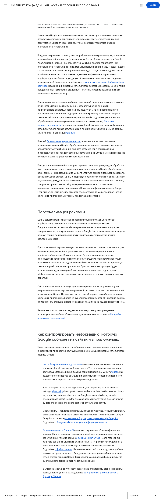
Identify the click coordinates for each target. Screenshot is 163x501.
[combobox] (143, 495)
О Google (21, 495)
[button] (6, 5)
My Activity (57, 391)
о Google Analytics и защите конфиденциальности (81, 422)
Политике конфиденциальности (64, 141)
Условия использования (69, 495)
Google (9, 495)
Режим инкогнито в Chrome (57, 430)
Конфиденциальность (42, 495)
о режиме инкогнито (87, 438)
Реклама (70, 132)
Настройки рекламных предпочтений (62, 364)
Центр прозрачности (96, 495)
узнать (114, 372)
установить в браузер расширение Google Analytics (91, 418)
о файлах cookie (63, 449)
